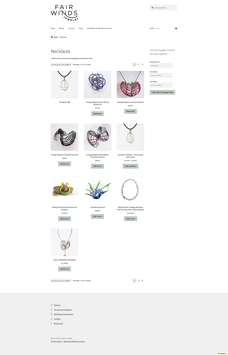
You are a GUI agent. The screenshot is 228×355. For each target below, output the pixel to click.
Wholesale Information (63, 314)
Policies (57, 305)
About (61, 28)
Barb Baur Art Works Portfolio (99, 28)
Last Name (153, 81)
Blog (81, 28)
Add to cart (64, 164)
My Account (58, 323)
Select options (130, 166)
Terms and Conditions (63, 309)
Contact (71, 28)
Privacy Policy (56, 341)
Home (56, 37)
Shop (53, 28)
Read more (97, 114)
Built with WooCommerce (74, 341)
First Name (153, 72)
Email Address (155, 62)
